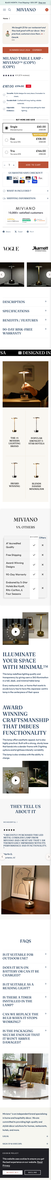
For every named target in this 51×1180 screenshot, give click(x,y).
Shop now (42, 2)
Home (5, 18)
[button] (25, 128)
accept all (13, 1172)
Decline (32, 1172)
